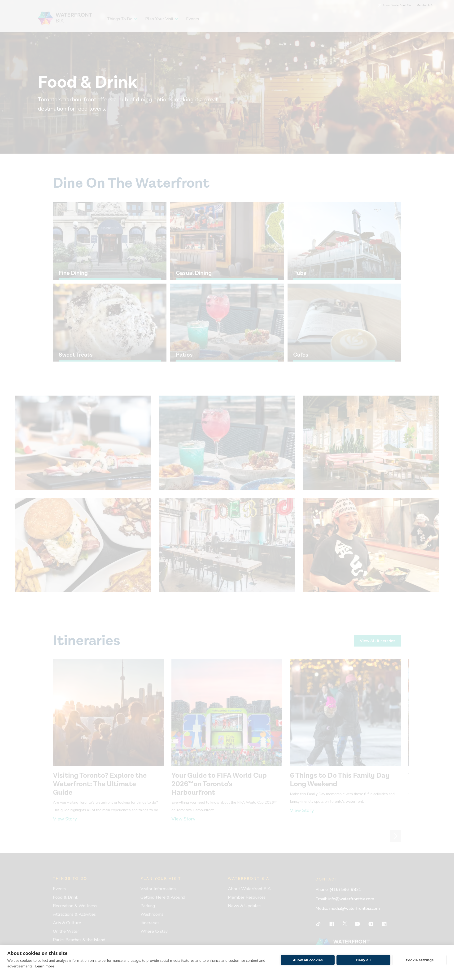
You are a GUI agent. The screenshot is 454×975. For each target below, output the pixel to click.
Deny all (363, 960)
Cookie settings (419, 960)
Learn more (44, 966)
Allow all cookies (308, 960)
